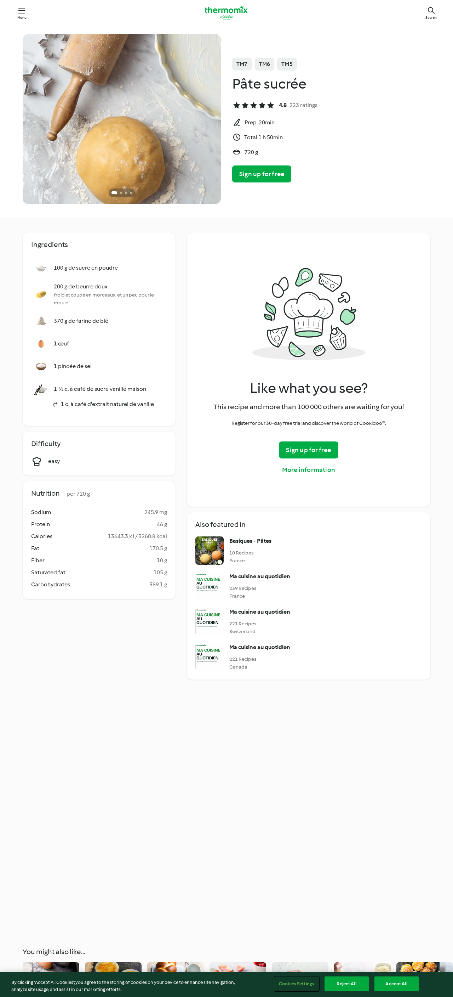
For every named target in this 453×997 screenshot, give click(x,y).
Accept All (396, 983)
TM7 (242, 64)
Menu (22, 17)
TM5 (287, 64)
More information (308, 470)
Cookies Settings (296, 983)
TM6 (264, 64)
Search (431, 17)
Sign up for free (261, 174)
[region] (226, 984)
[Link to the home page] (226, 13)
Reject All (346, 983)
